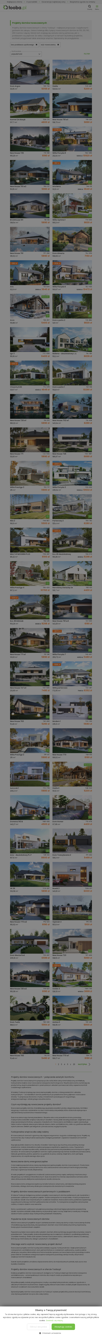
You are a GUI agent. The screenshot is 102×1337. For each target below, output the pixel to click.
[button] (51, 1333)
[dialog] (51, 668)
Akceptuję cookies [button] (63, 1326)
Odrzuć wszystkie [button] (38, 1326)
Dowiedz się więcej (54, 1320)
